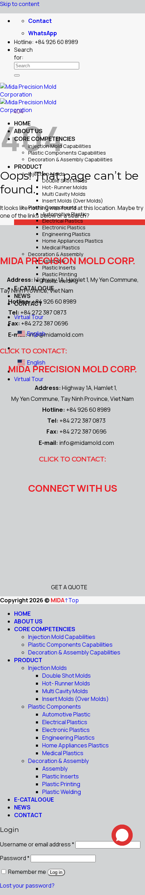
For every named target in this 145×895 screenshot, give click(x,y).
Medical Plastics (61, 247)
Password (15, 858)
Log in (56, 872)
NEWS (22, 807)
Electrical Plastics (62, 220)
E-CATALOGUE (34, 799)
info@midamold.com (56, 334)
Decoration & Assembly (58, 761)
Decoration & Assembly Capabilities (70, 159)
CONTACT (28, 815)
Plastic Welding (61, 792)
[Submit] (17, 75)
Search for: (23, 53)
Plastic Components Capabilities (67, 152)
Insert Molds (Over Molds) (72, 200)
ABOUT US (28, 621)
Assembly (55, 768)
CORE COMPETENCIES (44, 629)
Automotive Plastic (66, 714)
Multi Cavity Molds (64, 194)
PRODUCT (28, 166)
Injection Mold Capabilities (61, 637)
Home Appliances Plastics (72, 240)
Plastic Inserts (60, 776)
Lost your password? (27, 885)
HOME (22, 613)
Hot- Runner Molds (64, 187)
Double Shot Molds (66, 675)
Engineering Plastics (66, 234)
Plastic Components (54, 706)
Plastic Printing (61, 784)
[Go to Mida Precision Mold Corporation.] (3, 111)
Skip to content (19, 4)
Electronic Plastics (64, 227)
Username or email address (37, 844)
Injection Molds (47, 668)
